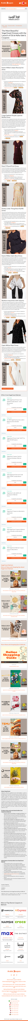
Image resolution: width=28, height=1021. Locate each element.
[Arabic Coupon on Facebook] (17, 975)
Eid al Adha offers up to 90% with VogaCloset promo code (14, 640)
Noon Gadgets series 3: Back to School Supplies (14, 787)
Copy (25, 409)
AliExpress (21, 914)
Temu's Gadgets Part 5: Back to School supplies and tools (14, 738)
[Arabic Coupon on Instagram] (11, 975)
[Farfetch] (7, 910)
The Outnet (20, 937)
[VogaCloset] (14, 17)
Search (3, 8)
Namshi (7, 926)
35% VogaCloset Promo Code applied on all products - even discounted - (14, 401)
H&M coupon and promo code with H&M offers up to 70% (14, 987)
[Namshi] (7, 921)
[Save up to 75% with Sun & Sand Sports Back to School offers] (14, 678)
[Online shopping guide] (14, 654)
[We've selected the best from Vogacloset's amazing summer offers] (14, 603)
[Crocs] (21, 921)
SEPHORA (7, 949)
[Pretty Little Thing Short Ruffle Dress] (14, 241)
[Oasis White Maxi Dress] (14, 373)
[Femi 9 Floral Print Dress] (14, 194)
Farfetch (7, 914)
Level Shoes (20, 949)
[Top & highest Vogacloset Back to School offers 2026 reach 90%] (14, 579)
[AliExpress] (21, 910)
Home (3, 25)
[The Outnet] (21, 933)
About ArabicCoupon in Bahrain (14, 979)
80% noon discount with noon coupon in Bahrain (14, 994)
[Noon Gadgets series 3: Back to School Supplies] (14, 775)
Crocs (20, 926)
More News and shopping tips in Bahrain (13, 644)
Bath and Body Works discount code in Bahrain (14, 989)
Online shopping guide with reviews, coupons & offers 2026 (14, 982)
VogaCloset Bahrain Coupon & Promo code (11, 873)
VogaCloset (5, 26)
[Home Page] (7, 2)
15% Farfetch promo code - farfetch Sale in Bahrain (14, 984)
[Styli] (21, 956)
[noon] (7, 956)
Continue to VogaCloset (7, 388)
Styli (21, 960)
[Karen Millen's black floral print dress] (14, 101)
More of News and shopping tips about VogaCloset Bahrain (12, 567)
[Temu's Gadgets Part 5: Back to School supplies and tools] (14, 727)
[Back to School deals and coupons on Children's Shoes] (14, 703)
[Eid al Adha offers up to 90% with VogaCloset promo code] (14, 628)
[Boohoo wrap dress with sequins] (14, 331)
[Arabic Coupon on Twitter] (14, 975)
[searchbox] (15, 9)
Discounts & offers (11, 25)
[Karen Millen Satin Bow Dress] (14, 286)
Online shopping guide (14, 666)
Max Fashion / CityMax (7, 937)
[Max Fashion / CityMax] (7, 933)
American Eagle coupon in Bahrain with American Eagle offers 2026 (14, 991)
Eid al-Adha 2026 (19, 25)
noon (7, 960)
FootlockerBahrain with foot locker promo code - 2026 (14, 995)
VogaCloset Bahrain (7, 565)
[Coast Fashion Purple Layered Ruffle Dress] (14, 152)
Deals (6, 25)
